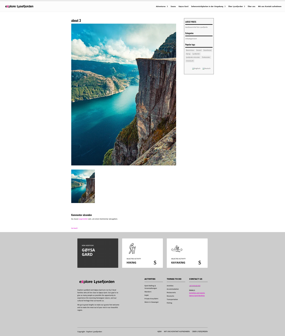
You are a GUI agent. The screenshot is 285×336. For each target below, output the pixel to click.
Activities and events (197, 293)
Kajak (147, 295)
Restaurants (171, 292)
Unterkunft (189, 61)
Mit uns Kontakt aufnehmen (269, 6)
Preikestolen (206, 57)
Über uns (251, 6)
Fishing (169, 303)
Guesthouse (207, 50)
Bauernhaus (190, 50)
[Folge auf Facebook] (78, 315)
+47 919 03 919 (194, 286)
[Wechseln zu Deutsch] (207, 68)
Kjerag (188, 54)
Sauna (173, 6)
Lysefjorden (196, 54)
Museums (170, 296)
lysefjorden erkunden (193, 57)
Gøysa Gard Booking (197, 296)
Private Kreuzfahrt (151, 299)
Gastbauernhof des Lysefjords (196, 27)
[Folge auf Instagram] (82, 315)
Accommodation (173, 289)
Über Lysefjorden (235, 6)
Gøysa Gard (183, 6)
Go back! (74, 228)
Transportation (172, 299)
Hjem (159, 332)
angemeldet (83, 219)
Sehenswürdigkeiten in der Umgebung (207, 6)
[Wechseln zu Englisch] (196, 68)
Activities (170, 286)
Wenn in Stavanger (152, 302)
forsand (198, 50)
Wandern (148, 292)
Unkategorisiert (191, 39)
